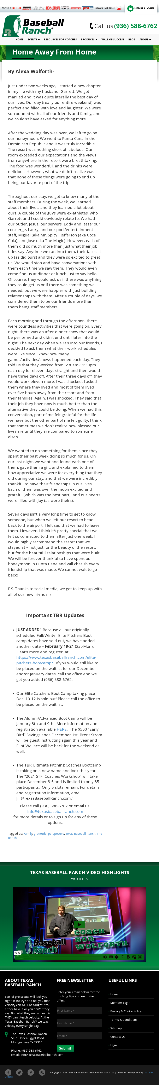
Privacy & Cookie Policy (126, 1011)
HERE (62, 729)
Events (33, 39)
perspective (56, 834)
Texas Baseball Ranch (80, 834)
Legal (114, 1045)
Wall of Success (112, 39)
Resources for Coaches (60, 39)
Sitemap (116, 1028)
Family (28, 834)
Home (19, 39)
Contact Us (117, 1037)
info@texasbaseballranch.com (55, 811)
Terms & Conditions (123, 1020)
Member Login (120, 1003)
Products (88, 39)
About (144, 39)
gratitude (40, 834)
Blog (131, 39)
